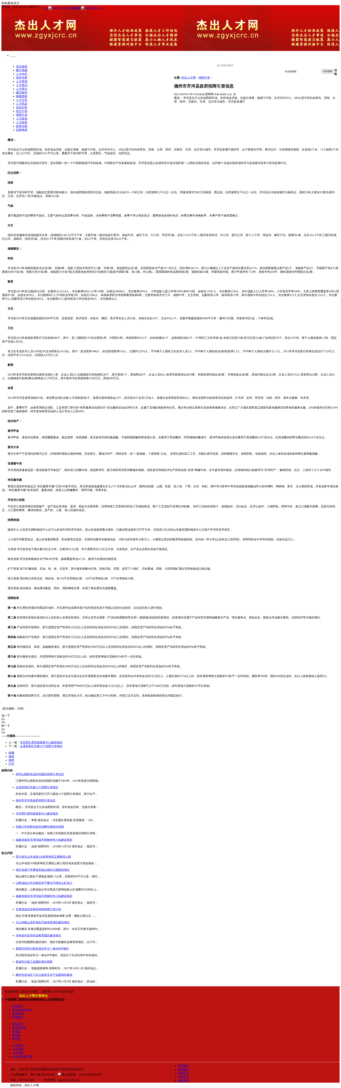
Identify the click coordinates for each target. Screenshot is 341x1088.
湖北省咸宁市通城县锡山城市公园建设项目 (43, 869)
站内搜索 (327, 71)
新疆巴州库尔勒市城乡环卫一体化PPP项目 (42, 948)
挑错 (11, 756)
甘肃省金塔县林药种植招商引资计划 (38, 909)
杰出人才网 (188, 77)
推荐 (11, 760)
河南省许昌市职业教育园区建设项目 (38, 935)
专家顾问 (17, 1017)
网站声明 (183, 1080)
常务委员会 (19, 1027)
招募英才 (183, 1073)
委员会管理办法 (22, 1009)
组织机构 (17, 1013)
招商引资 (204, 77)
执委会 (16, 1031)
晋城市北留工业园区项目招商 (34, 961)
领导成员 (17, 1023)
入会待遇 (17, 1049)
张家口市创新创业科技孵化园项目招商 (40, 826)
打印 (11, 763)
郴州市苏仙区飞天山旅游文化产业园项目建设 (44, 974)
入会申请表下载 (22, 1056)
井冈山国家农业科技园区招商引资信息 (40, 774)
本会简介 (17, 1006)
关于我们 (183, 1065)
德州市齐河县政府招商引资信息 (35, 800)
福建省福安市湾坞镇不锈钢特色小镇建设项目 (44, 839)
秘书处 (16, 1038)
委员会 (16, 1035)
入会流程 (17, 1052)
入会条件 (17, 1045)
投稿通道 (183, 1069)
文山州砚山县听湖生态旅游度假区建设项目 (43, 922)
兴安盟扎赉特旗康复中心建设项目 (41, 742)
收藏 (11, 752)
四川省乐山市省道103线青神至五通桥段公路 (43, 856)
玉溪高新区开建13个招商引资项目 (41, 746)
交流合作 (183, 1076)
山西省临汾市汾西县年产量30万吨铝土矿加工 (44, 882)
